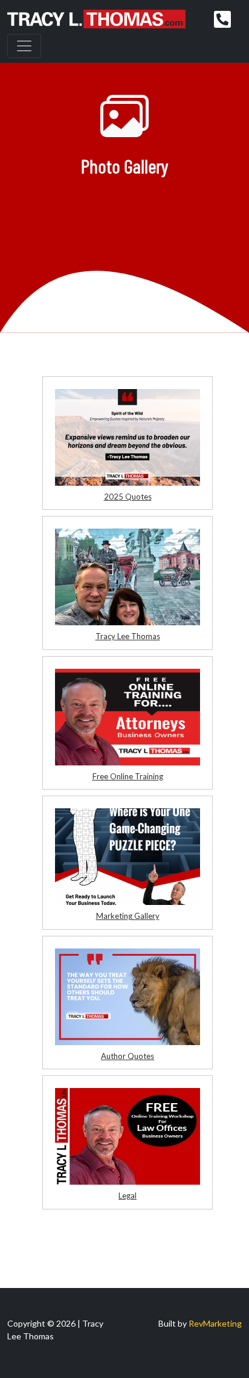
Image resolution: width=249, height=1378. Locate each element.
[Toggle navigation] (24, 46)
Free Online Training (127, 776)
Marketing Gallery (128, 916)
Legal (127, 1195)
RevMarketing (215, 1323)
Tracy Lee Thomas (127, 636)
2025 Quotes (128, 496)
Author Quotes (127, 1056)
